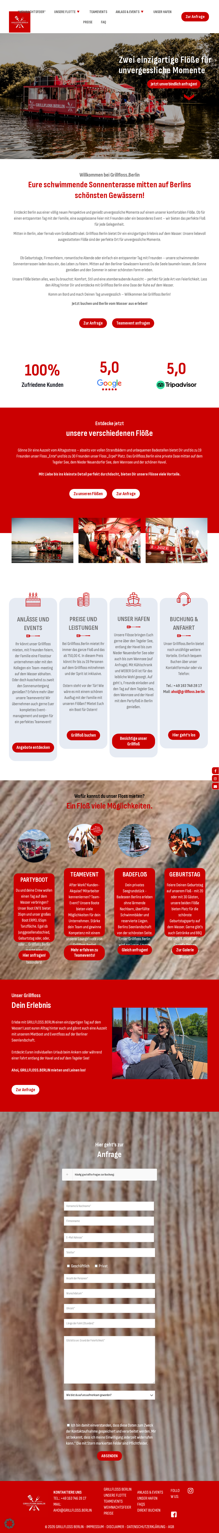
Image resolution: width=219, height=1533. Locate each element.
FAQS (141, 1504)
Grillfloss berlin (118, 1489)
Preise (109, 1513)
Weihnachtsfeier (117, 1507)
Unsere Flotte (115, 1495)
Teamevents (113, 1501)
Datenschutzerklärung (146, 1526)
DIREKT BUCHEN (148, 1510)
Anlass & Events (150, 1492)
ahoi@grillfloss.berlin (188, 691)
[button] (109, 1174)
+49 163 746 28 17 (187, 685)
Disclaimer (115, 1526)
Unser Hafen (147, 1498)
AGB (171, 1526)
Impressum (95, 1526)
